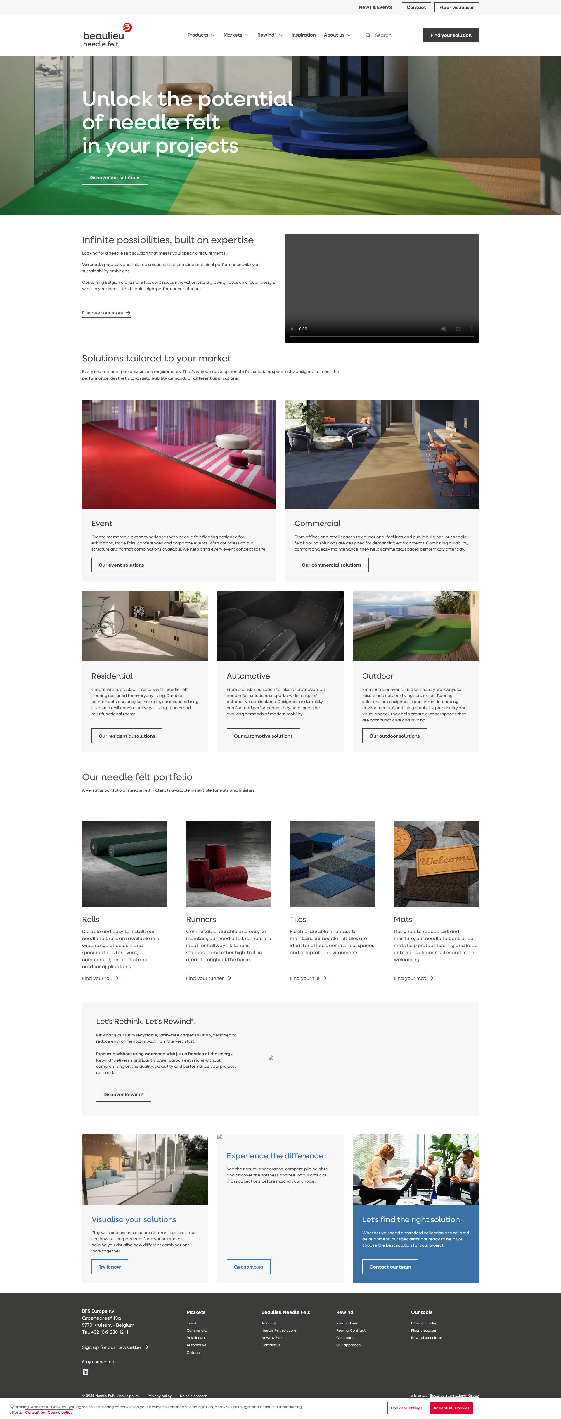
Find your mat (410, 978)
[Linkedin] (85, 1371)
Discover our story (102, 312)
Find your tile (305, 978)
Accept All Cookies (451, 1408)
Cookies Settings (406, 1408)
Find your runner (205, 978)
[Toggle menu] (212, 35)
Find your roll (97, 978)
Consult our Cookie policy (48, 1412)
